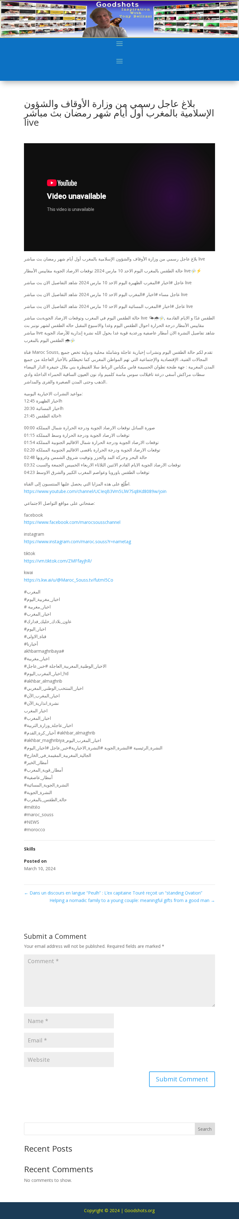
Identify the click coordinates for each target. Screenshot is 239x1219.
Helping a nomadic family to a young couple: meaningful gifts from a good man (132, 900)
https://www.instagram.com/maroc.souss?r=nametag (77, 541)
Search (205, 1129)
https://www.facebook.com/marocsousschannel (72, 522)
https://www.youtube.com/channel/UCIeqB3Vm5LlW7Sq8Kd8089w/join (95, 491)
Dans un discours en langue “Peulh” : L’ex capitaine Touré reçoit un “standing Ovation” (113, 893)
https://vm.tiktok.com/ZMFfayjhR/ (58, 561)
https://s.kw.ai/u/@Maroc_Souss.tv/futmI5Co (68, 580)
